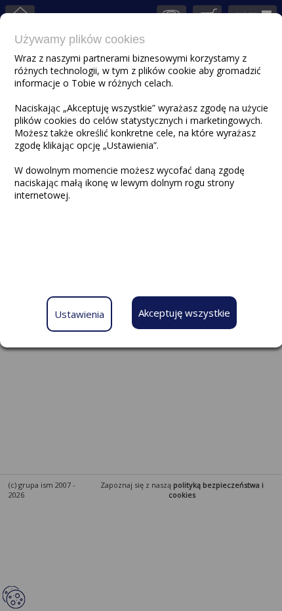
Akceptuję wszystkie (184, 312)
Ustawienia (79, 314)
